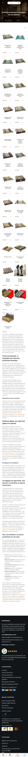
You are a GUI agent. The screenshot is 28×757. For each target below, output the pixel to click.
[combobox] (12, 3)
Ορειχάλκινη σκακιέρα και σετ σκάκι (20, 95)
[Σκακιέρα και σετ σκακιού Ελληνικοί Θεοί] (8, 36)
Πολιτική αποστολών (7, 672)
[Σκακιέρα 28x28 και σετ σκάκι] (8, 178)
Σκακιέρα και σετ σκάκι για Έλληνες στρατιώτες (20, 141)
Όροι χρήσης (5, 705)
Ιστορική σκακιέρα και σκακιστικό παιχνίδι (7, 235)
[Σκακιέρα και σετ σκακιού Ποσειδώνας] (8, 155)
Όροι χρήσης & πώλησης (8, 681)
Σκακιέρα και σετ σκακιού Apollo (7, 211)
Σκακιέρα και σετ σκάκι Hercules (20, 118)
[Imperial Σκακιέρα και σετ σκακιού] (8, 131)
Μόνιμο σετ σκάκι (7, 256)
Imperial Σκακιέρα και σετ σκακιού (7, 140)
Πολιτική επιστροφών (7, 708)
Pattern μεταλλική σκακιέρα (20, 303)
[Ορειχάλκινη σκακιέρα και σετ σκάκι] (20, 85)
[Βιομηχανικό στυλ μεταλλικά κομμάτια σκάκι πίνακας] (8, 293)
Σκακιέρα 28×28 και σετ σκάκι (8, 188)
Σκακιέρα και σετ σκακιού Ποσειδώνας (7, 165)
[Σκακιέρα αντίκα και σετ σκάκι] (20, 225)
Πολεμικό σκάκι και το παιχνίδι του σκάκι (20, 211)
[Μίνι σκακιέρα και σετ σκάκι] (20, 248)
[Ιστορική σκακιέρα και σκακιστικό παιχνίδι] (8, 225)
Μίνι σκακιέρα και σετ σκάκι (20, 257)
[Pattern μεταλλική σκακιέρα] (20, 293)
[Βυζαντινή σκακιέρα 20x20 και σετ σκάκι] (20, 178)
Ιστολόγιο (4, 670)
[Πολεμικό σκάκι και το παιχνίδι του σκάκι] (20, 202)
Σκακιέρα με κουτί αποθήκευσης (7, 118)
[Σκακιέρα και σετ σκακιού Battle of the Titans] (8, 85)
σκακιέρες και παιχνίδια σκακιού (15, 597)
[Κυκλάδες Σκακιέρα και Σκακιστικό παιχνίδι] (20, 61)
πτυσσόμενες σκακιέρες (9, 454)
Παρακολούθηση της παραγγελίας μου (12, 637)
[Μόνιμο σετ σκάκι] (8, 248)
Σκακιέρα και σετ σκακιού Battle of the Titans (7, 95)
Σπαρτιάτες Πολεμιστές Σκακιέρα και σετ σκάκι (20, 47)
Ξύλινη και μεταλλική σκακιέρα (8, 280)
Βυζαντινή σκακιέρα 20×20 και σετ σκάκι (20, 188)
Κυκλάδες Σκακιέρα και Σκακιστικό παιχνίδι (20, 71)
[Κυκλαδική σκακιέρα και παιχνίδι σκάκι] (20, 155)
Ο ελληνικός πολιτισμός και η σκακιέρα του (7, 71)
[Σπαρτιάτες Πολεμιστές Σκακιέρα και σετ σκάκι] (20, 36)
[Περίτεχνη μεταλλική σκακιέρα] (20, 270)
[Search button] (18, 3)
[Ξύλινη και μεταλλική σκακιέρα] (8, 270)
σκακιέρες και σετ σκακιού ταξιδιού (15, 453)
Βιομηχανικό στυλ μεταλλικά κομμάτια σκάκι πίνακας (7, 304)
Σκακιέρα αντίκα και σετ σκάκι (20, 234)
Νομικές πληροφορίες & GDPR (10, 684)
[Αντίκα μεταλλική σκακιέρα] (8, 318)
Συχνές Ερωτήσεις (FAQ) (8, 700)
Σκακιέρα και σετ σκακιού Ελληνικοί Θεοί (7, 46)
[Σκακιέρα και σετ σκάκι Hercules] (20, 108)
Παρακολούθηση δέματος (9, 703)
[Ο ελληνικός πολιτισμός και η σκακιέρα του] (8, 61)
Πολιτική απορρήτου (7, 675)
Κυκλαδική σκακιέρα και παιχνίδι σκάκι (20, 165)
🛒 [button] (10, 52)
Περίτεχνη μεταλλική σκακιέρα (20, 280)
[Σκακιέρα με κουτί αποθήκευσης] (8, 108)
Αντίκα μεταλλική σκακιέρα (7, 327)
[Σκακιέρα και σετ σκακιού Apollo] (8, 202)
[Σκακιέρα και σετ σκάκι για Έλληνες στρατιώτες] (20, 131)
